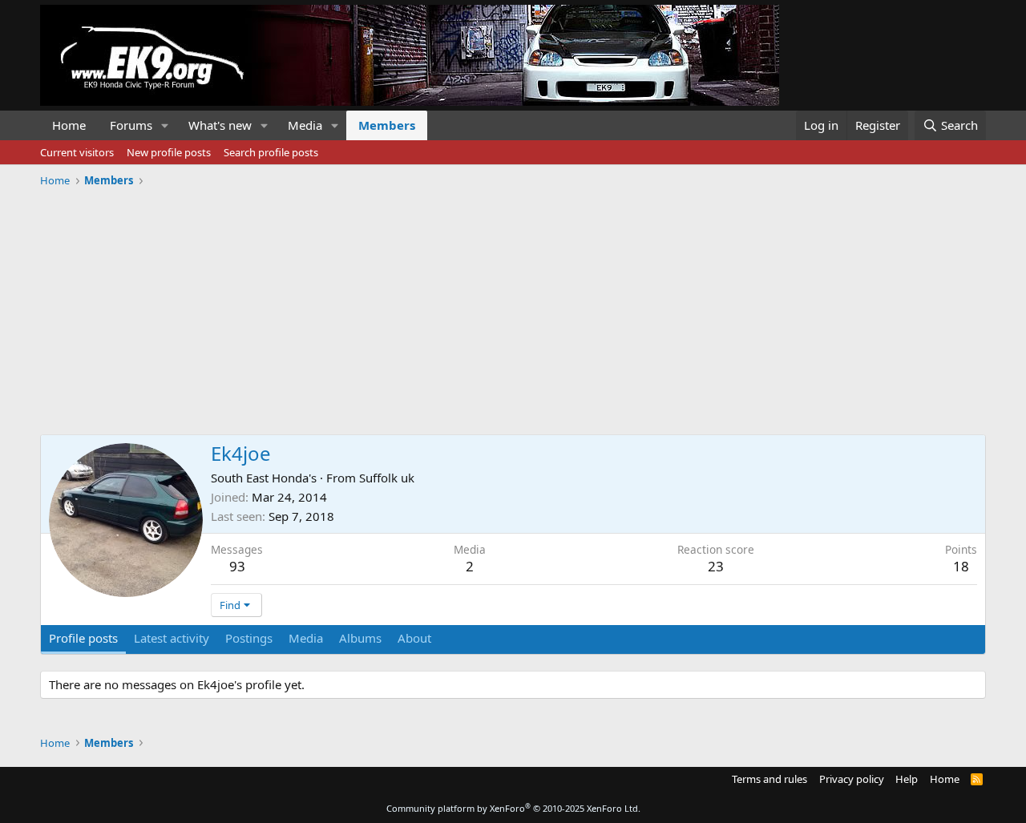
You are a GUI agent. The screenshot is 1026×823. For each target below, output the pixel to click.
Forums (131, 125)
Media (305, 125)
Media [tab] (306, 638)
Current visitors (77, 152)
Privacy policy (851, 779)
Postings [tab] (249, 638)
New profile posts (169, 152)
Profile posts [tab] (83, 638)
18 (961, 566)
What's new (220, 125)
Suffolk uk (386, 478)
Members (386, 125)
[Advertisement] (513, 305)
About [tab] (414, 638)
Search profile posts (271, 152)
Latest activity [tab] (171, 638)
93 (237, 566)
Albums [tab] (360, 638)
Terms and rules (769, 779)
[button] (165, 125)
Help (906, 779)
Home (69, 125)
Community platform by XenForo (513, 808)
